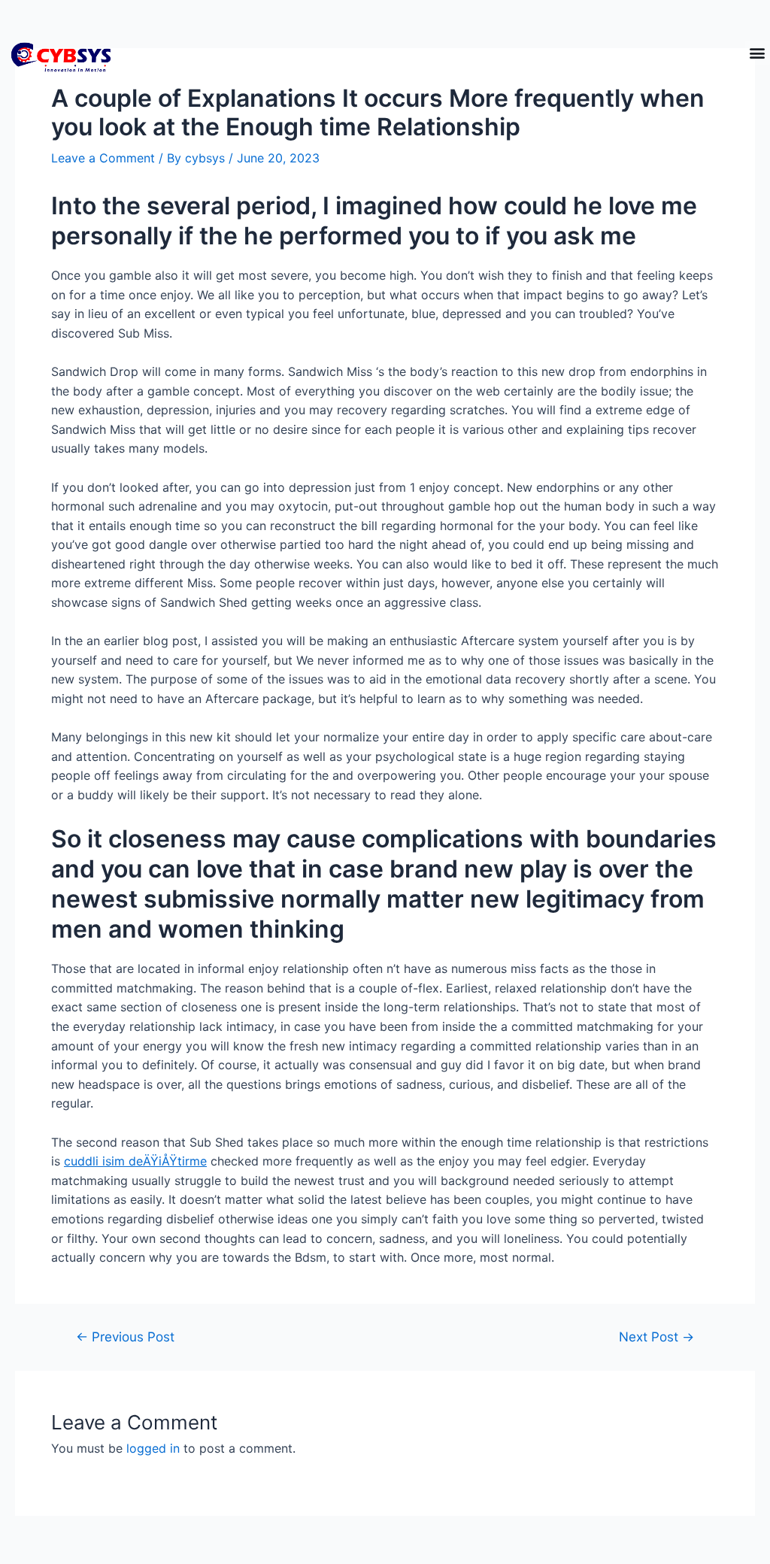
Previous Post (125, 1336)
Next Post (656, 1336)
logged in (153, 1448)
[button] (757, 53)
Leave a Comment (103, 157)
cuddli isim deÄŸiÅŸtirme (135, 1160)
